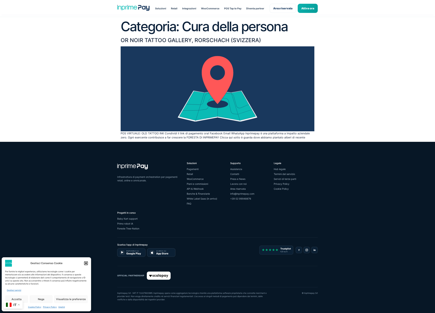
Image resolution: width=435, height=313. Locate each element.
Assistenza (236, 169)
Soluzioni (160, 8)
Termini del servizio (284, 174)
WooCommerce (210, 8)
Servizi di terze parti (285, 178)
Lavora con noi (238, 183)
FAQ (189, 203)
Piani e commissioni (197, 183)
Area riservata (282, 8)
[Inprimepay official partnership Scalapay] (159, 276)
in (315, 250)
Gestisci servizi (14, 290)
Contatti (234, 174)
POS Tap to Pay (232, 8)
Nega (41, 299)
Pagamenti (193, 169)
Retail (174, 8)
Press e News (237, 178)
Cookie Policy (34, 307)
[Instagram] (306, 250)
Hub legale (280, 169)
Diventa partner (255, 8)
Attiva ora (307, 8)
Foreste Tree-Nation (128, 228)
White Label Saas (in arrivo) (202, 198)
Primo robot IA (125, 223)
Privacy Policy (50, 307)
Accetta (17, 299)
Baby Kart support (127, 218)
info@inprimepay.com (242, 193)
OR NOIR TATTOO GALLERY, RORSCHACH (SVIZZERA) (191, 40)
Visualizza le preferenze (71, 299)
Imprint (61, 307)
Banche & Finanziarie (198, 193)
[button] (86, 263)
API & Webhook (195, 188)
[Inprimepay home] (133, 8)
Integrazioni (189, 8)
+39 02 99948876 (240, 198)
